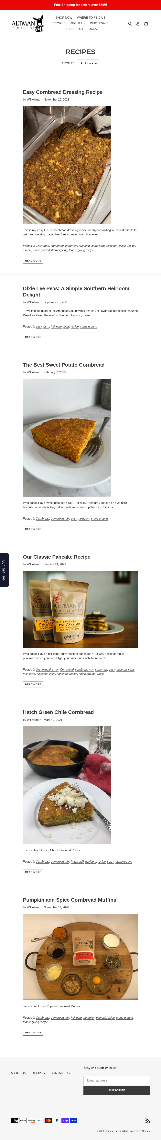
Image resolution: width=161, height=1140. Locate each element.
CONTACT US (60, 1073)
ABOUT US (18, 1073)
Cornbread (42, 518)
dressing (84, 245)
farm (102, 245)
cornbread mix (60, 518)
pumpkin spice (105, 1017)
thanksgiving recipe (81, 250)
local (66, 326)
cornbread (57, 245)
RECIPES (38, 1073)
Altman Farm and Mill (116, 1131)
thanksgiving (59, 250)
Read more (33, 260)
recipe (131, 245)
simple (27, 250)
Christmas (42, 245)
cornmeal (71, 245)
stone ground (41, 250)
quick (122, 245)
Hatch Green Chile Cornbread (58, 712)
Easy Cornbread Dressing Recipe (62, 92)
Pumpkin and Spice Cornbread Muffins (69, 900)
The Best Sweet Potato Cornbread (64, 365)
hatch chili (77, 861)
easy (94, 245)
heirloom (111, 245)
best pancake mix (47, 669)
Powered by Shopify (139, 1131)
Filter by (68, 63)
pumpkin (88, 1017)
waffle (100, 673)
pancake (62, 673)
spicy (110, 861)
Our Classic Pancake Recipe (56, 557)
